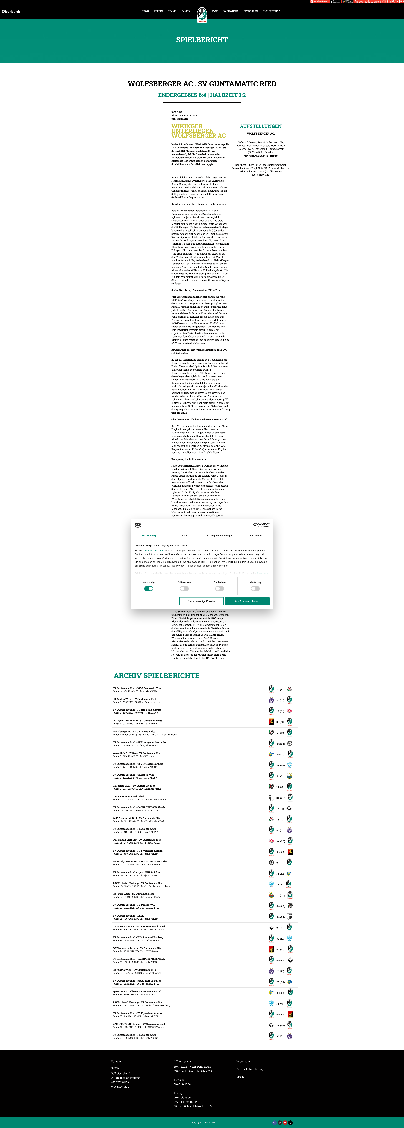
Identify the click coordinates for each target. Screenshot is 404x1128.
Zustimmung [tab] (149, 535)
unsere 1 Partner (153, 550)
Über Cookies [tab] (255, 535)
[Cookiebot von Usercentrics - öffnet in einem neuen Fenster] (256, 525)
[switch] (184, 588)
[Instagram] (280, 1122)
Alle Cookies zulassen (247, 601)
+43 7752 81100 (120, 1082)
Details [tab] (184, 535)
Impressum (243, 1061)
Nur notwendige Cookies (201, 601)
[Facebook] (274, 1122)
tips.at (240, 1076)
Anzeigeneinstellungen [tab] (219, 535)
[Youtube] (285, 1122)
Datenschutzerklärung (249, 1069)
